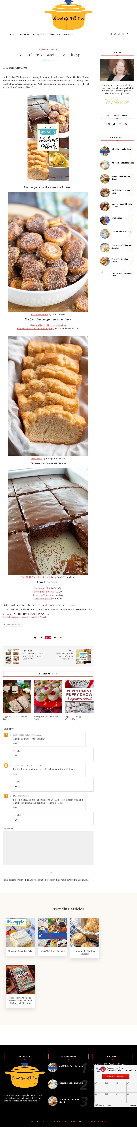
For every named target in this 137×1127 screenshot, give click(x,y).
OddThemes (101, 1121)
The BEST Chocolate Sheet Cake (37, 577)
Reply (15, 743)
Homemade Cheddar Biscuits (85, 952)
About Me (24, 34)
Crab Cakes (116, 218)
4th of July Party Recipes (122, 149)
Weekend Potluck (48, 49)
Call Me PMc (18, 735)
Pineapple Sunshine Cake (122, 162)
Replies (18, 751)
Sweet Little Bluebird (44, 591)
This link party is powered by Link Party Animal (24, 617)
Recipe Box (38, 34)
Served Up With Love (43, 595)
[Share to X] (41, 637)
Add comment (8, 829)
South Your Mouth (43, 588)
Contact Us (54, 34)
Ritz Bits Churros (39, 314)
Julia (15, 796)
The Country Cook (43, 598)
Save (49, 638)
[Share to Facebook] (35, 637)
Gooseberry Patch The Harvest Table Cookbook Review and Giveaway (20, 1000)
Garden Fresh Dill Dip (121, 231)
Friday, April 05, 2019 (33, 735)
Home (13, 34)
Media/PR (68, 34)
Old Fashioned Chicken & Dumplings (35, 328)
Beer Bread (36, 458)
